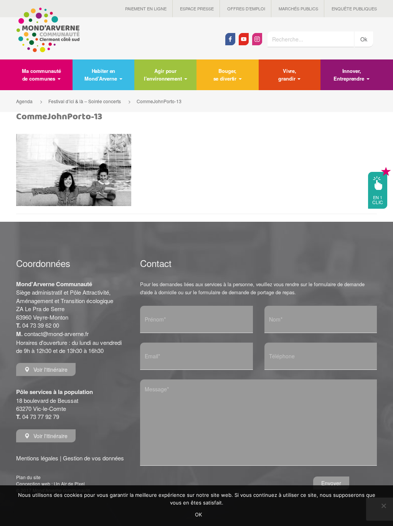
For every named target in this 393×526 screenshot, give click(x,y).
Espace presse (197, 8)
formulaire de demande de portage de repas (246, 292)
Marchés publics (298, 8)
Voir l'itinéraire (50, 369)
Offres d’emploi (246, 8)
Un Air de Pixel (69, 483)
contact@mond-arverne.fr (56, 334)
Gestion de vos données (93, 458)
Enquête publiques (354, 8)
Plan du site (28, 477)
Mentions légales (37, 458)
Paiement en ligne (146, 8)
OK (198, 514)
